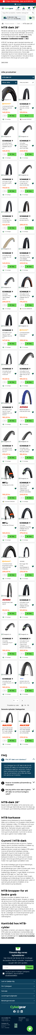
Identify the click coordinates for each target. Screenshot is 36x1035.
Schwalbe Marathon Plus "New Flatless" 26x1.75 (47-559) (24, 145)
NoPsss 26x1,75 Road (7, 525)
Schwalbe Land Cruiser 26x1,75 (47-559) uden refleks (25, 450)
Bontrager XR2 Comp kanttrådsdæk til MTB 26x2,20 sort (24, 566)
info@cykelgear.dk (5, 1020)
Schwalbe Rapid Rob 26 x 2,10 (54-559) (24, 108)
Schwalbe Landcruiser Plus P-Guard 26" (7, 642)
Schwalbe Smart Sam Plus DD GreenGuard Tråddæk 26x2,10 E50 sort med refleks (25, 644)
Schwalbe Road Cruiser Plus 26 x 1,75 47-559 (7, 683)
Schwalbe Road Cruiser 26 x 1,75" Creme (6, 257)
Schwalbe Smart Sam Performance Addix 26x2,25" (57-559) (25, 373)
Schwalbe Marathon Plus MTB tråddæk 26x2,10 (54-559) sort (25, 528)
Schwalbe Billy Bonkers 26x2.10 (24, 219)
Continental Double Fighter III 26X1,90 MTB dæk (7, 108)
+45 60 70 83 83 (4, 1019)
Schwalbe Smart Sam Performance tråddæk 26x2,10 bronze (25, 296)
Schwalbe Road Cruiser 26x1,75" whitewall (6, 372)
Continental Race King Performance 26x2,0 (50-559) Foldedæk (7, 566)
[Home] (3, 23)
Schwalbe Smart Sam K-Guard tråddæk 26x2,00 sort (7, 335)
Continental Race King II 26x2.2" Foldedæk (24, 334)
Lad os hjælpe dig (7, 981)
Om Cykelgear (6, 986)
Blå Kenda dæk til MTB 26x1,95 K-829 (25, 410)
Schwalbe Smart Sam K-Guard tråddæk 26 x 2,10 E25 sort (7, 412)
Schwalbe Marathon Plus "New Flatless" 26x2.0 (6, 296)
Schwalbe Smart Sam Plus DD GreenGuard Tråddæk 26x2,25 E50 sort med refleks (25, 488)
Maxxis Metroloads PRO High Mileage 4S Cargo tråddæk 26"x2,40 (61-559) (7, 730)
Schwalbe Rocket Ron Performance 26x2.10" (7, 450)
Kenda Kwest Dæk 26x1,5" (7, 603)
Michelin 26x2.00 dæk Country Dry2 (25, 682)
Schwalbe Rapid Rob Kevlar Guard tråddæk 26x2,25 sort (7, 145)
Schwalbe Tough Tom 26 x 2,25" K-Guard (7, 183)
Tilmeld (29, 967)
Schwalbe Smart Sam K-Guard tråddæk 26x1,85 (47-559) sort (24, 605)
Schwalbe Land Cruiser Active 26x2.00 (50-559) (24, 183)
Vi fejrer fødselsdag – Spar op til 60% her (19, 1)
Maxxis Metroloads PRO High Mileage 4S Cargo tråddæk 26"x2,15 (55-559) (25, 730)
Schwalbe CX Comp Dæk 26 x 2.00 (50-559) (7, 220)
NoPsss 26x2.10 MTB (7, 485)
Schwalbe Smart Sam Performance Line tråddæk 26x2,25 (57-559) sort (25, 258)
